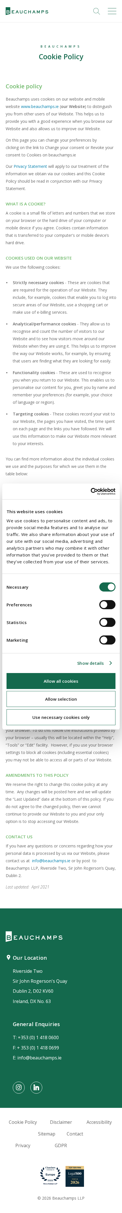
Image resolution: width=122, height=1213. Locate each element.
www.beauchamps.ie (40, 106)
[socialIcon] (19, 1088)
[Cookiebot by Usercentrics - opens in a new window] (90, 491)
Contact (75, 1134)
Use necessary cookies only (61, 717)
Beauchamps (61, 46)
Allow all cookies (61, 681)
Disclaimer (61, 1122)
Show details (90, 663)
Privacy (22, 1145)
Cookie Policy (23, 1122)
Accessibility (99, 1122)
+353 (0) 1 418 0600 (38, 1037)
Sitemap (46, 1134)
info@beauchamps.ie (51, 860)
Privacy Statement (31, 166)
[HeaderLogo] (27, 11)
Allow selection (61, 699)
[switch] (107, 604)
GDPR (61, 1145)
